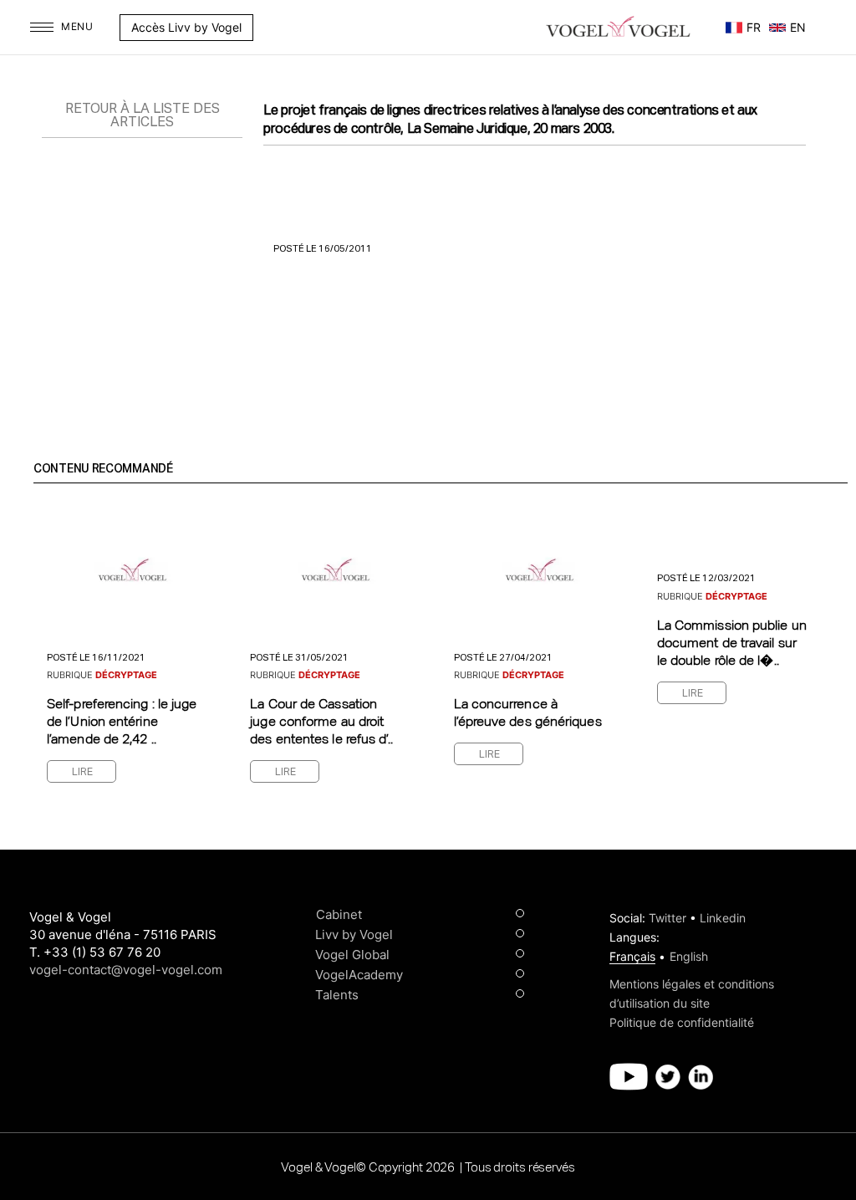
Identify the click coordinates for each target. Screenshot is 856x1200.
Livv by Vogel (354, 934)
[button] (262, 27)
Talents (337, 995)
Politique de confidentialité (681, 1022)
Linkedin (723, 918)
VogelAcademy (359, 975)
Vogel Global (352, 955)
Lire (82, 773)
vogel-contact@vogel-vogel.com (125, 970)
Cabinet (339, 914)
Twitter (667, 918)
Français (632, 956)
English (689, 956)
